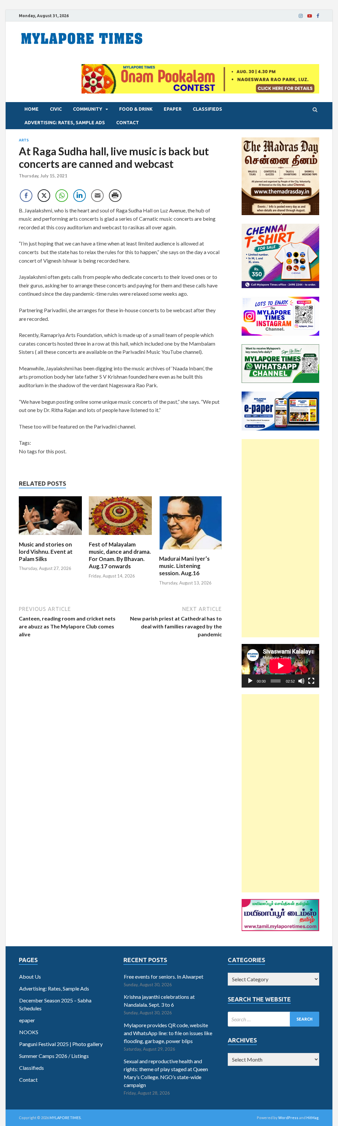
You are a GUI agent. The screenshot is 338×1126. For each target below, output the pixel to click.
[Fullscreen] (311, 681)
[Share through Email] (97, 195)
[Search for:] (273, 1019)
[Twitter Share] (44, 195)
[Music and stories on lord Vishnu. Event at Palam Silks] (50, 537)
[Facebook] (318, 16)
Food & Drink (135, 109)
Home (31, 109)
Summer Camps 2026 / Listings (54, 1056)
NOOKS (28, 1032)
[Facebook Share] (26, 195)
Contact (127, 122)
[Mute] (301, 681)
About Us (30, 976)
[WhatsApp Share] (61, 195)
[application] (280, 666)
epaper (173, 109)
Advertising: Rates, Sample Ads (64, 122)
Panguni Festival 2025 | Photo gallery (61, 1044)
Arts (24, 140)
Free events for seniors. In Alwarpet (163, 976)
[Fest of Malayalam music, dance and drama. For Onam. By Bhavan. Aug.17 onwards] (120, 537)
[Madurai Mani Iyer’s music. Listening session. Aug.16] (190, 551)
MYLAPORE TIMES (65, 1117)
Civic (56, 109)
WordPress (288, 1117)
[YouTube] (310, 16)
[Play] (250, 681)
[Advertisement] (280, 538)
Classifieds (207, 109)
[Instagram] (300, 16)
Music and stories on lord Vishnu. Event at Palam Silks (46, 551)
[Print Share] (115, 195)
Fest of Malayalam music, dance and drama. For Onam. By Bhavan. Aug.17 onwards (120, 555)
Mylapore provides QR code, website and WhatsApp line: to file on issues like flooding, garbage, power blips (168, 1033)
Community (87, 109)
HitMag (312, 1117)
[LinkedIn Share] (79, 195)
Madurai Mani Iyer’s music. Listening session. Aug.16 (184, 566)
